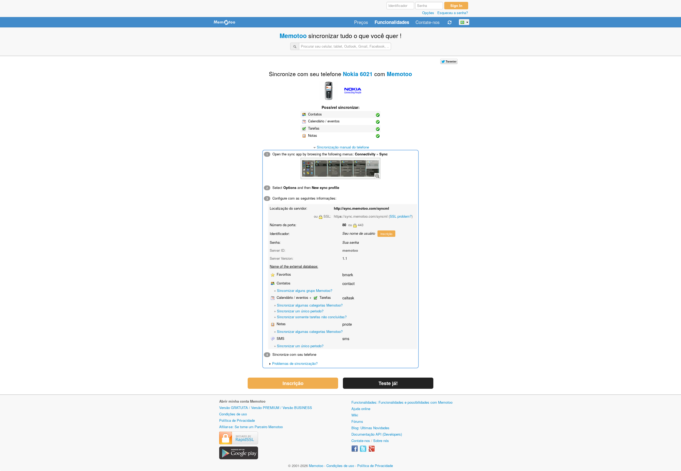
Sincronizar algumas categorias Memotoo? (310, 305)
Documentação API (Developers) (376, 434)
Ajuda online (360, 408)
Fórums (357, 421)
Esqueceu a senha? (452, 12)
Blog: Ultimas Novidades (370, 427)
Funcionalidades (392, 22)
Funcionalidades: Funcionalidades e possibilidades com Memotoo (401, 402)
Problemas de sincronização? (295, 363)
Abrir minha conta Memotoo (242, 401)
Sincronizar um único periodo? (300, 310)
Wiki (354, 415)
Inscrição (386, 234)
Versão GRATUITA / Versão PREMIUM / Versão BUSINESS (265, 407)
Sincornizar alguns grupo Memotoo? (304, 290)
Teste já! (388, 383)
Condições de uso (233, 413)
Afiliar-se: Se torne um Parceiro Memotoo (251, 426)
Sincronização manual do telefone (343, 147)
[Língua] (464, 22)
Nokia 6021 (358, 74)
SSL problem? (401, 216)
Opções (428, 12)
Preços (361, 22)
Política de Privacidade (237, 420)
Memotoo (293, 35)
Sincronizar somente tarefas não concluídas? (312, 316)
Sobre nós (381, 440)
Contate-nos (428, 22)
